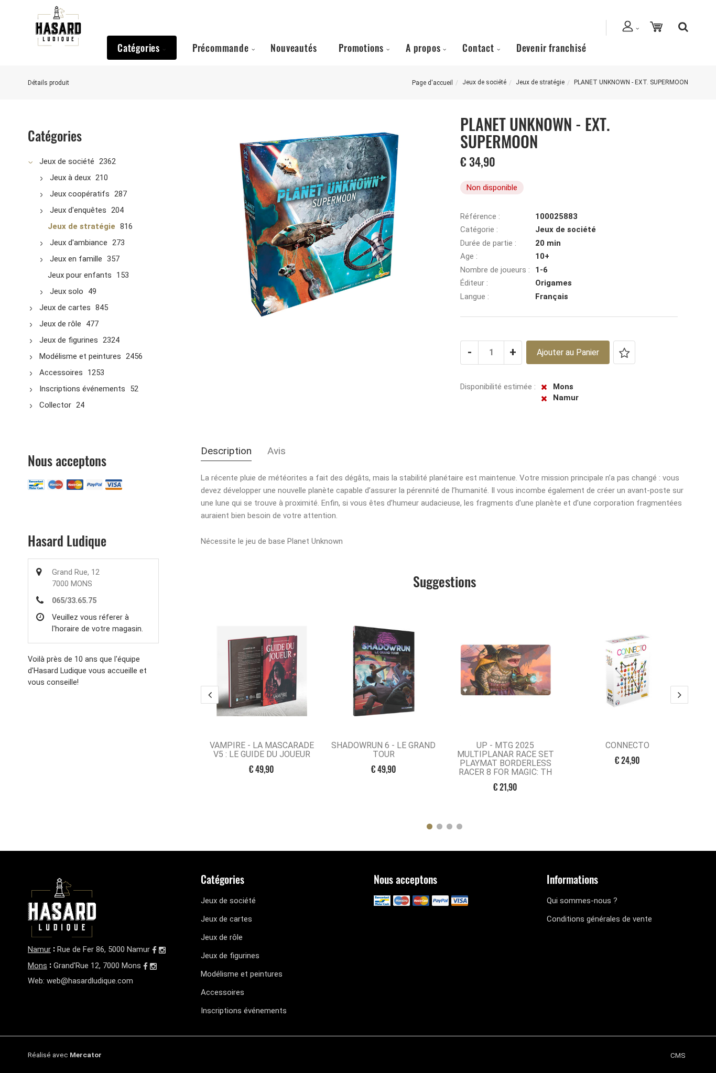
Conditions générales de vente (599, 919)
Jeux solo (66, 291)
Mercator (86, 1054)
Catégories (138, 47)
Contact (478, 47)
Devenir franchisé (551, 47)
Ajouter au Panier (568, 352)
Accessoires (61, 372)
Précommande (220, 47)
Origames (553, 283)
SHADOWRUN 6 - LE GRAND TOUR (383, 750)
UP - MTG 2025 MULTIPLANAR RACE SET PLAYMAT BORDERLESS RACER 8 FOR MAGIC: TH (505, 758)
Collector (55, 405)
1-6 (541, 270)
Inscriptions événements (82, 388)
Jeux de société (484, 82)
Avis (276, 451)
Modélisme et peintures (80, 356)
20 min (548, 243)
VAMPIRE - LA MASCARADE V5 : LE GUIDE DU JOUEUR (262, 750)
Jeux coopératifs (80, 194)
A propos (423, 47)
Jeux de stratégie (540, 82)
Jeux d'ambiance (78, 242)
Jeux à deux (70, 177)
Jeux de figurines (68, 340)
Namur (39, 949)
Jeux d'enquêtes (78, 210)
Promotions (361, 47)
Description (226, 451)
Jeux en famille (76, 259)
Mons (37, 965)
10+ (542, 256)
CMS (678, 1055)
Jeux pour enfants (80, 275)
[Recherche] (680, 27)
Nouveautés (293, 47)
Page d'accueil (432, 82)
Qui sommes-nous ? (582, 900)
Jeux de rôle (60, 324)
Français (551, 296)
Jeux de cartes (65, 307)
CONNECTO (627, 745)
